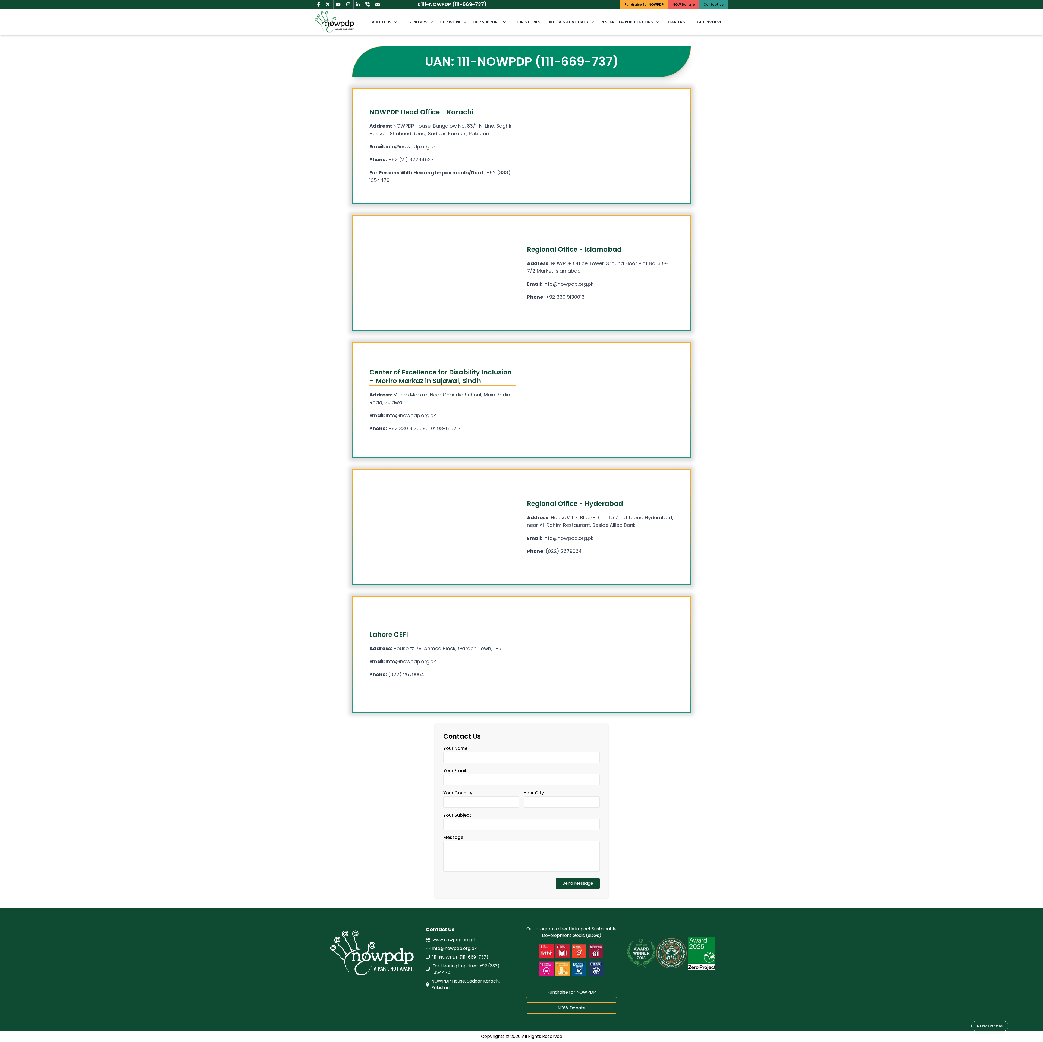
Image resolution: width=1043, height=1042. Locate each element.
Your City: (534, 793)
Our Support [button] (486, 22)
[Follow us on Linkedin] (358, 4)
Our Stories (528, 22)
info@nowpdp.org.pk (454, 948)
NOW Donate (572, 1008)
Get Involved (711, 22)
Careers (676, 22)
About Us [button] (381, 22)
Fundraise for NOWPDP (571, 992)
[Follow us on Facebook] (318, 4)
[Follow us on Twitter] (327, 4)
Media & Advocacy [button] (569, 22)
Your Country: (458, 793)
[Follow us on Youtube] (338, 4)
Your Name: (456, 748)
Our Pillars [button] (415, 22)
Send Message (578, 883)
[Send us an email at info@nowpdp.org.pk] (377, 4)
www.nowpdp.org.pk (454, 940)
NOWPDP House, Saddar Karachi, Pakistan (465, 984)
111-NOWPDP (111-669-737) (460, 957)
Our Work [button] (450, 22)
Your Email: (455, 770)
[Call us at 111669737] (367, 4)
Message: (453, 837)
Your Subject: (457, 815)
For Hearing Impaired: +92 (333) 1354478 (465, 969)
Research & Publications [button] (627, 22)
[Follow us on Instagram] (348, 4)
